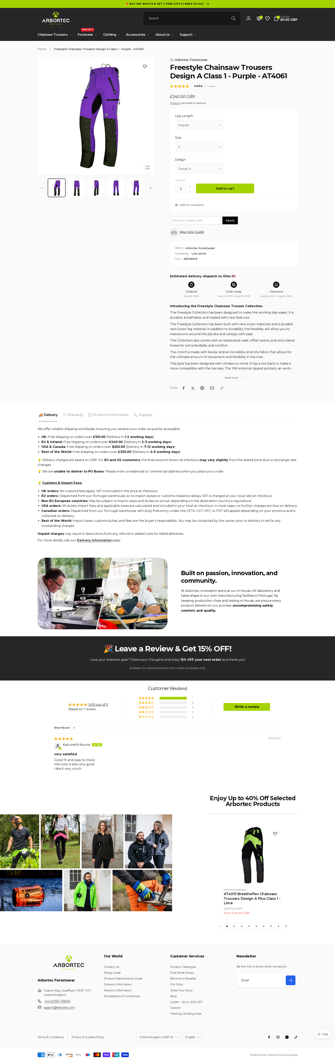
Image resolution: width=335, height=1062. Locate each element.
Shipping (175, 102)
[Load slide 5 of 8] (256, 926)
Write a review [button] (247, 707)
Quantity (180, 180)
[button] (285, 18)
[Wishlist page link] (267, 18)
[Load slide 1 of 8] (227, 926)
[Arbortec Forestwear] (68, 970)
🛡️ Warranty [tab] (72, 415)
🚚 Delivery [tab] (48, 415)
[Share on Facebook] (184, 388)
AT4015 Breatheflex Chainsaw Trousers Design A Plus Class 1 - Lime (252, 898)
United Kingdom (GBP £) (156, 1037)
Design (180, 159)
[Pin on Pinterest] (202, 388)
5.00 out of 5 (98, 705)
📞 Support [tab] (143, 415)
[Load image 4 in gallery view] (115, 188)
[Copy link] (222, 388)
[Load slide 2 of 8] (234, 926)
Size (178, 138)
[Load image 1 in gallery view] (56, 188)
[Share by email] (212, 388)
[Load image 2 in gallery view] (76, 188)
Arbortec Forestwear (189, 60)
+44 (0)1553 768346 (57, 1001)
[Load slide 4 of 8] (249, 926)
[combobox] (191, 18)
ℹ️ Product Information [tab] (108, 415)
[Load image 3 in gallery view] (96, 188)
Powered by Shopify (287, 1055)
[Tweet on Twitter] (193, 388)
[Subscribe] (290, 980)
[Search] (233, 18)
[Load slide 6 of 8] (264, 926)
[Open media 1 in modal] (96, 115)
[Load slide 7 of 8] (271, 926)
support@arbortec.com (59, 1007)
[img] (63, 739)
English (190, 1037)
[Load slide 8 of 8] (278, 926)
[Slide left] (42, 188)
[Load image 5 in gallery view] (135, 188)
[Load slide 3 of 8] (242, 926)
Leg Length (184, 116)
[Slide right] (150, 188)
